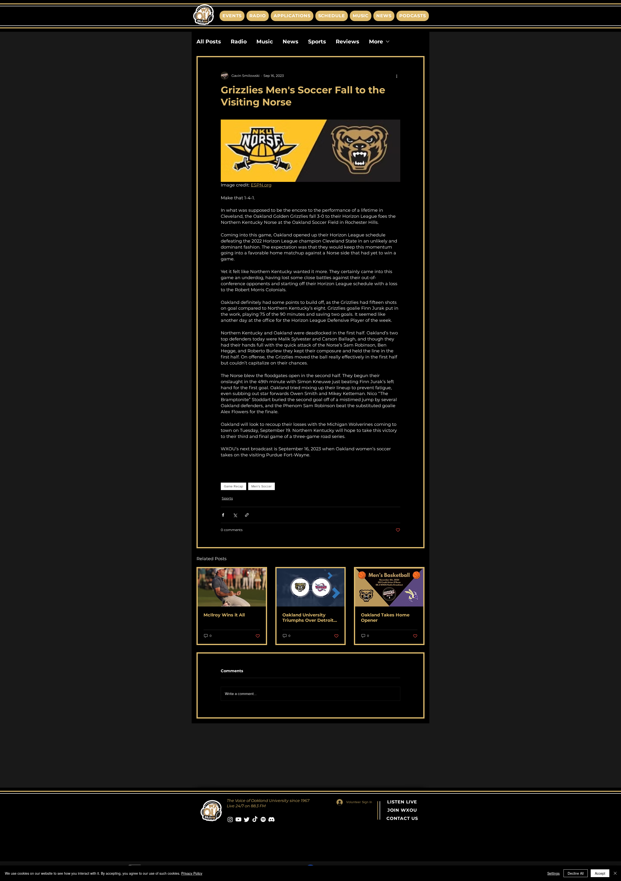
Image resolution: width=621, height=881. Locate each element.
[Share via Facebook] (223, 515)
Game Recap (233, 486)
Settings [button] (553, 873)
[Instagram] (230, 819)
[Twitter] (246, 819)
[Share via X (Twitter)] (235, 515)
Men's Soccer (261, 486)
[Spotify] (263, 819)
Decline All (576, 873)
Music (264, 41)
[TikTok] (255, 819)
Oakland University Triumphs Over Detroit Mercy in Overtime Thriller (308, 617)
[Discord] (271, 819)
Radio (239, 41)
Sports (317, 41)
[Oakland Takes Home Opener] (389, 587)
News (290, 41)
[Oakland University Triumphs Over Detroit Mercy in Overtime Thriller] (311, 587)
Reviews (347, 41)
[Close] (615, 873)
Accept (600, 873)
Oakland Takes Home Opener (385, 617)
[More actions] (397, 76)
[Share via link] (247, 515)
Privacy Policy (191, 873)
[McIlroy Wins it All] (232, 587)
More (376, 41)
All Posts (208, 41)
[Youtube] (238, 819)
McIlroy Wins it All (224, 615)
